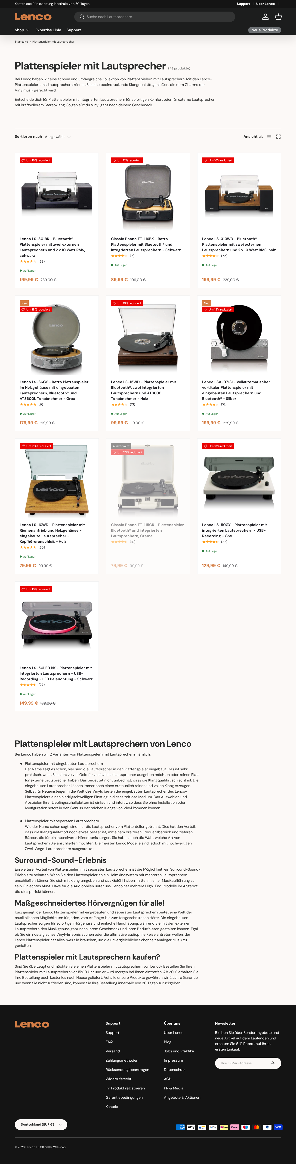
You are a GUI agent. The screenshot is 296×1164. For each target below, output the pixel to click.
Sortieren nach (28, 136)
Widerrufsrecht (118, 1078)
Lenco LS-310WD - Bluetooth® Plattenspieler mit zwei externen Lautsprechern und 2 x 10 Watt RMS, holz (239, 244)
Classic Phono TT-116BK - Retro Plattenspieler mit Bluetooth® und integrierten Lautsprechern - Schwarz (146, 244)
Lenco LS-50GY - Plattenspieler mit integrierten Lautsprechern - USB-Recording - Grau (234, 530)
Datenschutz (174, 1069)
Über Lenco (265, 4)
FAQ (109, 1041)
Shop (19, 30)
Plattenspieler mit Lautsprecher (53, 42)
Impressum (173, 1060)
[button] (278, 17)
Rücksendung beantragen (127, 1069)
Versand (113, 1051)
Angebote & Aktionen (182, 1097)
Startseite (21, 42)
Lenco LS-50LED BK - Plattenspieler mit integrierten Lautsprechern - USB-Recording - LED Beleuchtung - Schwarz (56, 673)
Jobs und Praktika (179, 1051)
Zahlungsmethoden (122, 1060)
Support (243, 4)
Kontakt (112, 1106)
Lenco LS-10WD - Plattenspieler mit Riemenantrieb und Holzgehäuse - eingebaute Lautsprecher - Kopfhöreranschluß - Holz (52, 533)
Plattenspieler (37, 940)
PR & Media (173, 1088)
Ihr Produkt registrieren (125, 1088)
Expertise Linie (48, 30)
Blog (167, 1041)
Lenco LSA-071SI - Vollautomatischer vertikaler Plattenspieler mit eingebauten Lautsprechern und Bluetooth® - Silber (236, 390)
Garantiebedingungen (124, 1097)
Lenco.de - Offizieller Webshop (45, 1147)
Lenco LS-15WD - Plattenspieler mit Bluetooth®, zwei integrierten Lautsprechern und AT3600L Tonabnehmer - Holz (143, 390)
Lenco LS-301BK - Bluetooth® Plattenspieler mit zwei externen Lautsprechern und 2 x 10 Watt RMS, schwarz (52, 247)
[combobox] (154, 17)
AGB (167, 1078)
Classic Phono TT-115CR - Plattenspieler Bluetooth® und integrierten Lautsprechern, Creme (147, 530)
